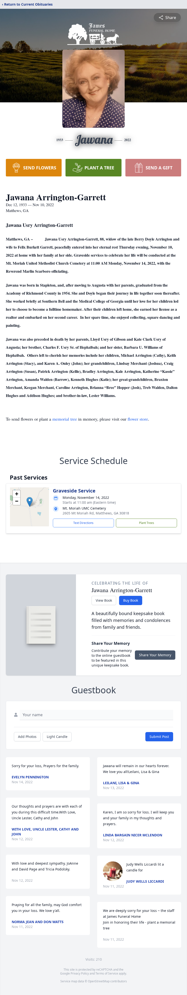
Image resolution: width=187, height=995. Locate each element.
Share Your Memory (155, 655)
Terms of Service (106, 973)
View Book (104, 600)
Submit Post (159, 736)
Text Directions (83, 523)
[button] (30, 502)
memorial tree (64, 419)
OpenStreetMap (99, 981)
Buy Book (130, 600)
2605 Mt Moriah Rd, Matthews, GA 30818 (96, 513)
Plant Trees (146, 523)
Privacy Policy (80, 973)
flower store (138, 419)
